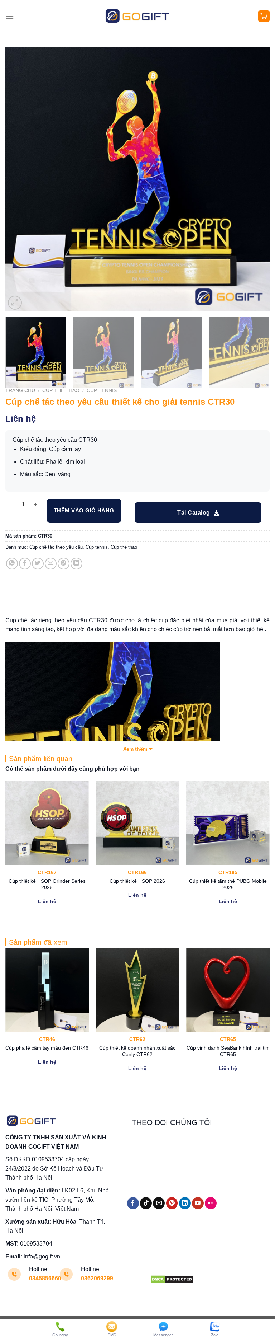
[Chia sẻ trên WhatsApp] (12, 563)
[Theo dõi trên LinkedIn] (185, 1203)
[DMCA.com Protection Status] (172, 1279)
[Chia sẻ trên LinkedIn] (76, 563)
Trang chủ (20, 390)
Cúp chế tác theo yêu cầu (56, 547)
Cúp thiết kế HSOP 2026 (137, 881)
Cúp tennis (102, 390)
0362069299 (97, 1278)
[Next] (255, 179)
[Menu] (9, 16)
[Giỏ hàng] (264, 16)
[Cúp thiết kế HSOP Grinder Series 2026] (47, 823)
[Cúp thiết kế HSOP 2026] (137, 823)
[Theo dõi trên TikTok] (146, 1203)
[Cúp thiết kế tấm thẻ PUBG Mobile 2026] (228, 823)
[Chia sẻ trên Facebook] (25, 563)
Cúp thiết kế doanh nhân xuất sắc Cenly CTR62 (137, 1051)
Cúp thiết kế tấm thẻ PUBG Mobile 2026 (228, 884)
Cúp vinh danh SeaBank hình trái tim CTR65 (228, 1051)
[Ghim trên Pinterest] (63, 563)
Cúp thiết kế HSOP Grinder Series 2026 (47, 884)
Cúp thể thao (60, 390)
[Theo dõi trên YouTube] (198, 1203)
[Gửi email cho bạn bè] (51, 563)
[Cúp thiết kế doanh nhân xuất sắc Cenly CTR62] (137, 990)
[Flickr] (211, 1203)
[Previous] (19, 179)
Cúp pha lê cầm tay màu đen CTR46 (46, 1048)
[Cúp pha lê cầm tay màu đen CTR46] (47, 990)
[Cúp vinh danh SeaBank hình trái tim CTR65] (228, 990)
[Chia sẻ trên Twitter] (38, 563)
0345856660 (45, 1278)
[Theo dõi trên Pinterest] (172, 1203)
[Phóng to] (15, 303)
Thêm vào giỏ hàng (84, 510)
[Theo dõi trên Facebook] (133, 1203)
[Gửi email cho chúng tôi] (159, 1203)
